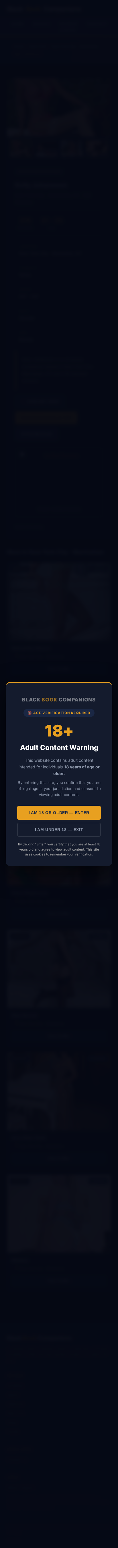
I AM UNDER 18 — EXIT (59, 830)
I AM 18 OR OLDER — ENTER (59, 813)
